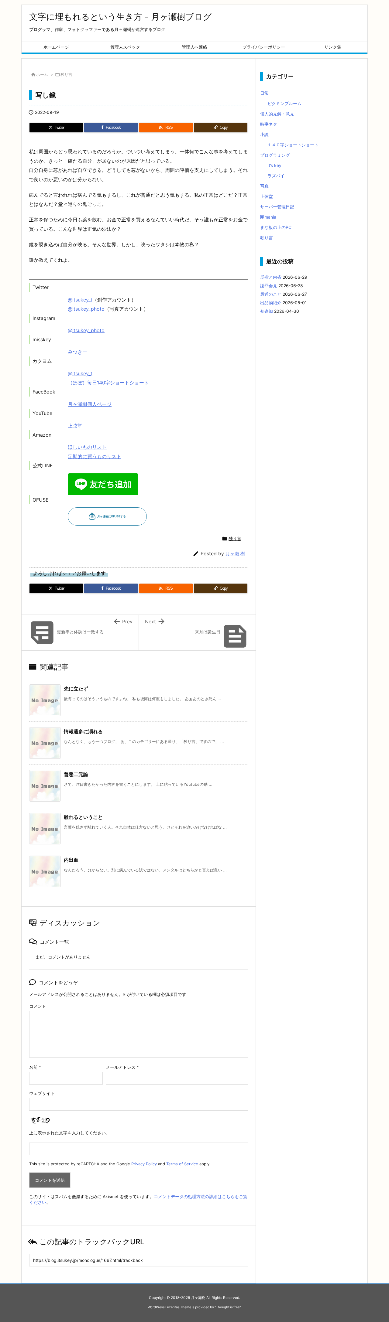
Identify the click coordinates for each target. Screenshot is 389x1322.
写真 (264, 186)
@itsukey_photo (86, 309)
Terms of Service (182, 1163)
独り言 (66, 74)
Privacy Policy (144, 1163)
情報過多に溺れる (83, 731)
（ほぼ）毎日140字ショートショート (108, 383)
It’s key (274, 165)
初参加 (266, 311)
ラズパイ (275, 175)
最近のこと (270, 294)
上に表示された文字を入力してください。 (69, 1132)
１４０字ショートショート (292, 144)
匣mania (268, 217)
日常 (264, 93)
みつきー (77, 352)
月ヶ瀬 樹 (235, 554)
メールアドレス (122, 1067)
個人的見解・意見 (277, 113)
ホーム (42, 74)
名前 (35, 1067)
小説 (264, 134)
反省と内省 (270, 277)
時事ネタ (268, 124)
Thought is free (227, 1307)
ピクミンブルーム (284, 103)
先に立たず (76, 689)
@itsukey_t (80, 300)
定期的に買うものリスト (94, 456)
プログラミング (275, 155)
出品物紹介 (270, 302)
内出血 (71, 860)
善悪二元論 (76, 774)
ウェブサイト (42, 1093)
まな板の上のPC (275, 227)
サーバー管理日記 (277, 206)
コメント (37, 1006)
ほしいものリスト (87, 447)
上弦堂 (75, 426)
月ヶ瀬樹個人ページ (90, 404)
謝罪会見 (268, 285)
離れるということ (83, 817)
